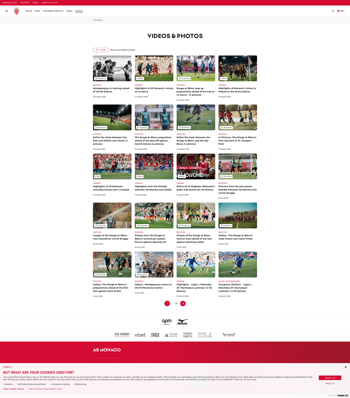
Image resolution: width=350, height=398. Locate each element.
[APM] (166, 321)
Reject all (330, 383)
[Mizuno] (182, 321)
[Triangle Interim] (171, 334)
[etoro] (228, 334)
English (7, 367)
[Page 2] (183, 303)
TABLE (69, 11)
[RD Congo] (122, 334)
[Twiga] (155, 334)
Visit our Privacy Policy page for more (45, 389)
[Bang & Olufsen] (204, 334)
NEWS (29, 11)
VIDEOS (79, 11)
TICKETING (24, 3)
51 (176, 303)
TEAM (37, 11)
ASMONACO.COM (9, 3)
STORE (35, 3)
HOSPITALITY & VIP (50, 3)
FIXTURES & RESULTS (53, 11)
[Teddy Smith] (187, 334)
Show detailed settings (13, 389)
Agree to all (330, 378)
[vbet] (140, 334)
